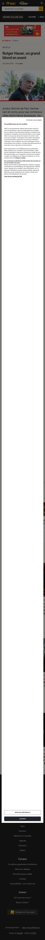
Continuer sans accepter (34, 120)
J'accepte (22, 818)
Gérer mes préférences (22, 812)
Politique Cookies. (20, 158)
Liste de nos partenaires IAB (13, 176)
